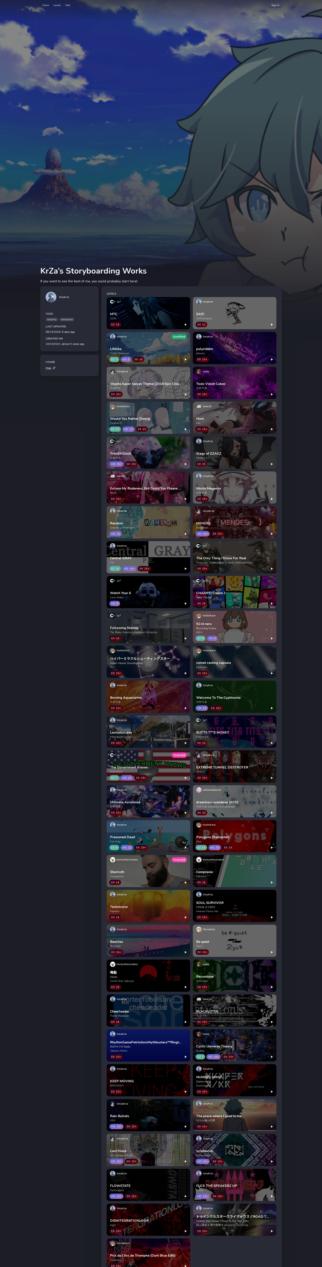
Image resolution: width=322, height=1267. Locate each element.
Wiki (68, 5)
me (48, 368)
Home (45, 5)
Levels (57, 5)
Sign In (276, 5)
